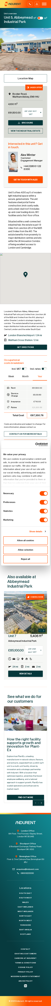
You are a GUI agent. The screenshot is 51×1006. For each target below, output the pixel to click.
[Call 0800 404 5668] (30, 4)
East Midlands (25, 907)
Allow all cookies (25, 540)
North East (25, 916)
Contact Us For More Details (25, 434)
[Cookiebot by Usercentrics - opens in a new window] (36, 444)
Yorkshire (25, 925)
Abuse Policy (26, 981)
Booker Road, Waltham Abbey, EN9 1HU (25, 95)
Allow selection (25, 550)
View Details (25, 673)
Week (11, 376)
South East (25, 893)
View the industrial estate (25, 131)
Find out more (25, 797)
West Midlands (25, 911)
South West (25, 898)
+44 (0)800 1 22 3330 (32, 168)
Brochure (27, 123)
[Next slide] (43, 630)
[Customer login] (37, 4)
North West (25, 921)
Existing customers (26, 954)
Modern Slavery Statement (25, 976)
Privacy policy (25, 972)
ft (34, 18)
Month (25, 376)
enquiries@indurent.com (27, 869)
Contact (25, 949)
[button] (17, 69)
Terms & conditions (25, 963)
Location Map (25, 78)
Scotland (25, 934)
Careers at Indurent (25, 958)
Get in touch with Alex (26, 179)
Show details (35, 531)
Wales (25, 902)
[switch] (44, 502)
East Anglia (25, 930)
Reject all (25, 559)
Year (40, 376)
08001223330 (27, 873)
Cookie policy (25, 967)
